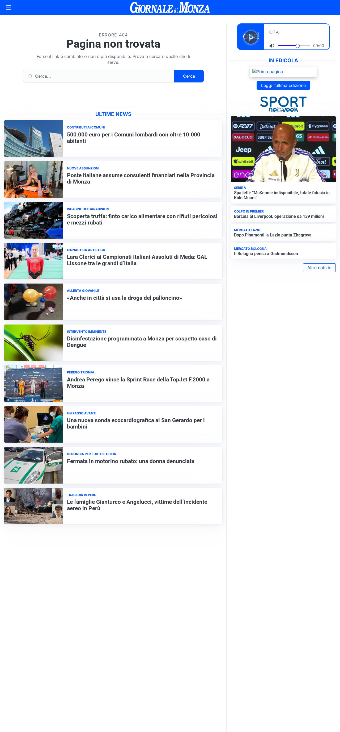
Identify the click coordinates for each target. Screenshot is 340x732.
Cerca (189, 76)
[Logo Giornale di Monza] (170, 7)
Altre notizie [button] (319, 267)
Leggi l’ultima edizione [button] (283, 85)
